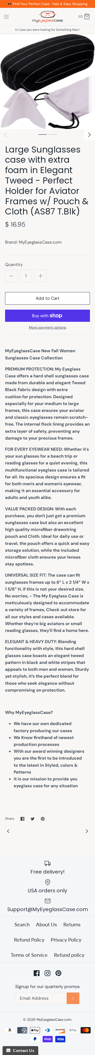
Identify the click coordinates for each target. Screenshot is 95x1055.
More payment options (47, 327)
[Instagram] (47, 973)
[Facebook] (37, 973)
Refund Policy (29, 939)
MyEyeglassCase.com (40, 242)
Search (22, 924)
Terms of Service (29, 955)
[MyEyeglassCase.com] (47, 16)
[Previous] (5, 134)
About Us (46, 924)
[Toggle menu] (6, 16)
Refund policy (69, 955)
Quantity (14, 264)
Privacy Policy (66, 939)
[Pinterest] (58, 973)
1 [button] (42, 134)
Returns (72, 924)
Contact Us (22, 1050)
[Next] (89, 134)
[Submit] (73, 998)
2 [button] (53, 134)
